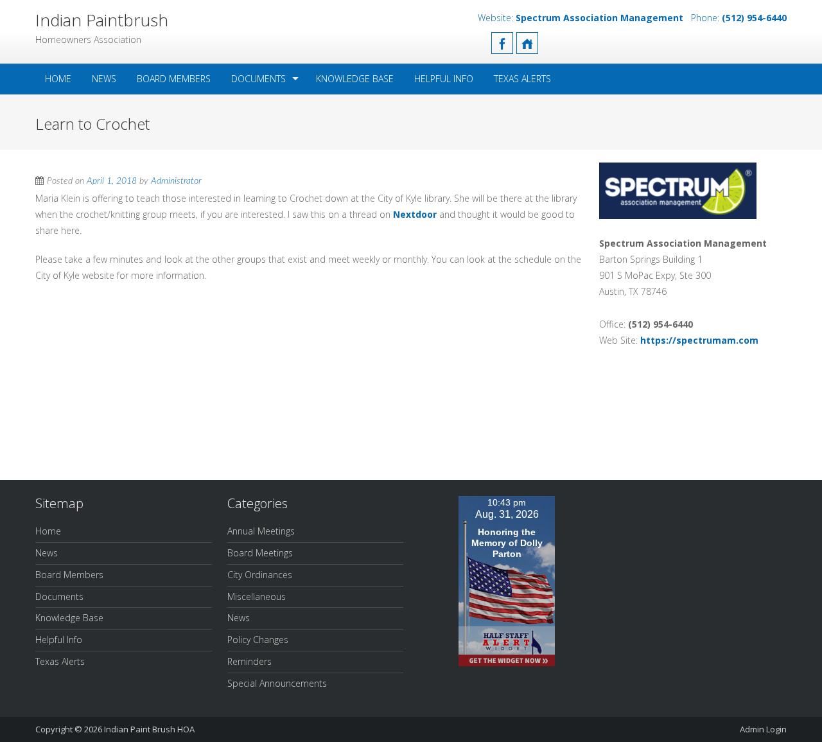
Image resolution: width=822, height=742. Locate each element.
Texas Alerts (522, 79)
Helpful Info (443, 79)
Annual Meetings (261, 531)
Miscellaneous (256, 596)
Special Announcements (277, 683)
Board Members (174, 79)
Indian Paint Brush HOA (149, 729)
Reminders (249, 661)
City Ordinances (259, 575)
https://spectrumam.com (699, 340)
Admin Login (763, 729)
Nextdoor (415, 214)
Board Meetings (260, 553)
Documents (258, 79)
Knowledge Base (355, 79)
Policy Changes (257, 639)
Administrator (176, 181)
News (104, 79)
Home (58, 79)
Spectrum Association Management (599, 18)
